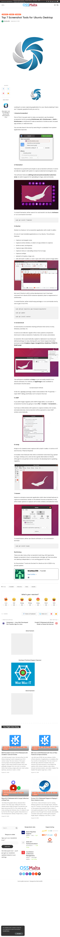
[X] (49, 1)
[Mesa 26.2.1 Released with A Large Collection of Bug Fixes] (15, 786)
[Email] (8, 93)
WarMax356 (7, 21)
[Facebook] (47, 1)
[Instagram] (50, 1)
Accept (19, 933)
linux (27, 586)
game (35, 792)
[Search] (57, 5)
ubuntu (18, 14)
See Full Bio (31, 574)
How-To (5, 14)
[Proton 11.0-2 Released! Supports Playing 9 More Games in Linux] (44, 786)
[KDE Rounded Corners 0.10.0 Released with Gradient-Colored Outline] (15, 740)
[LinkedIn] (52, 1)
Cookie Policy (6, 931)
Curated (12, 586)
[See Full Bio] (36, 574)
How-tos (20, 586)
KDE (12, 747)
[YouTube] (54, 1)
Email (3, 840)
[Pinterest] (3, 93)
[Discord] (57, 1)
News (24, 747)
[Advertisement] (22, 644)
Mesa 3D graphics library (10, 792)
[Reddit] (56, 1)
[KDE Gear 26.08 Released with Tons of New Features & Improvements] (44, 740)
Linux (11, 14)
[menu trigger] (3, 5)
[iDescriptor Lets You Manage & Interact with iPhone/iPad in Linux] (6, 105)
